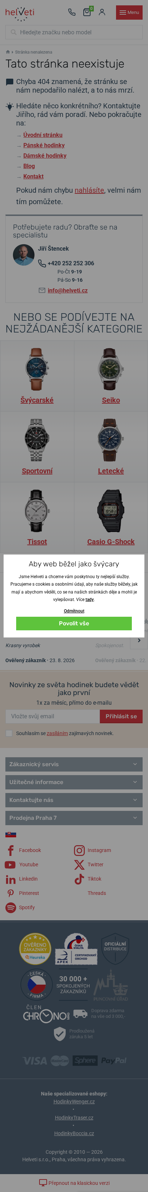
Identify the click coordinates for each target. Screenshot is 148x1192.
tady (89, 599)
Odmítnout (74, 611)
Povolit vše (74, 623)
